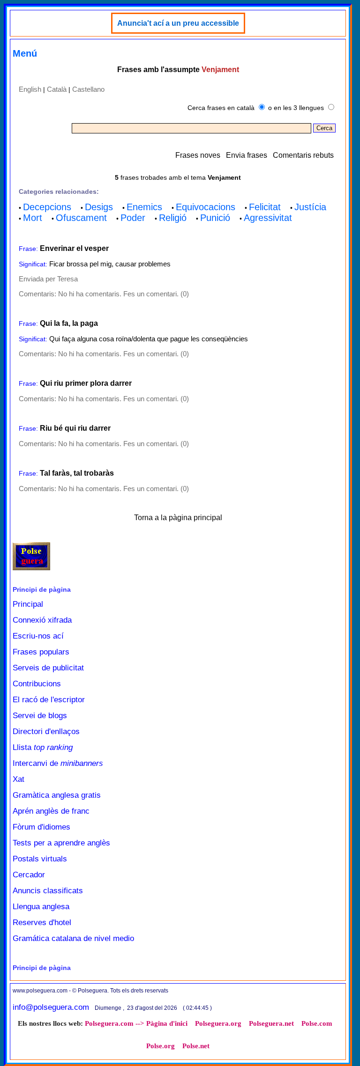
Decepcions (47, 207)
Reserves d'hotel (42, 922)
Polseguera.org (218, 1023)
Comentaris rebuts (303, 155)
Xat (18, 779)
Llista (43, 747)
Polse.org (160, 1046)
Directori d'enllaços (46, 731)
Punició (215, 218)
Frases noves (197, 155)
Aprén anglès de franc (51, 811)
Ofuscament (81, 218)
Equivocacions (205, 207)
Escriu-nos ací (38, 636)
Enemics (144, 207)
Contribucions (37, 683)
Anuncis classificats (48, 890)
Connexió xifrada (42, 620)
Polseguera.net (271, 1023)
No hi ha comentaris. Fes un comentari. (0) (123, 294)
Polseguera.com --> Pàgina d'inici (136, 1023)
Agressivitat (268, 218)
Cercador (29, 874)
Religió (173, 218)
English (30, 89)
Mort (32, 218)
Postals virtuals (40, 858)
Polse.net (196, 1046)
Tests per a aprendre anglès (61, 842)
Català (57, 89)
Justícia (310, 207)
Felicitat (265, 207)
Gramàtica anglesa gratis (57, 795)
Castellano (88, 89)
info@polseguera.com (51, 1007)
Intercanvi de (58, 763)
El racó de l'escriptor (49, 699)
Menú (25, 53)
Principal (28, 604)
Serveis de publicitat (48, 667)
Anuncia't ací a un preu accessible (178, 23)
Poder (132, 218)
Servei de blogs (40, 715)
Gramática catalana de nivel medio (73, 938)
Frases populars (41, 651)
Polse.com (316, 1023)
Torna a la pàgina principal (178, 518)
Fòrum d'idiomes (41, 827)
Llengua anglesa (41, 906)
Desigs (99, 207)
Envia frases (246, 155)
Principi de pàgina (42, 589)
